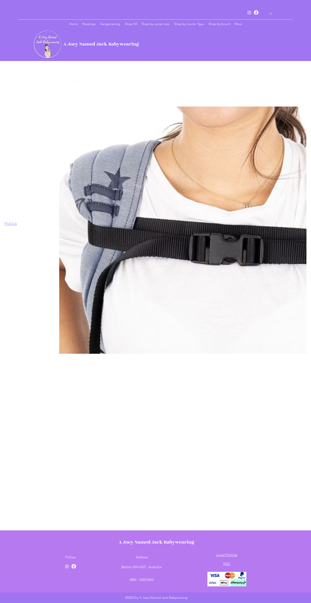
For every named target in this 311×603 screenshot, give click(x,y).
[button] (271, 12)
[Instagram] (249, 12)
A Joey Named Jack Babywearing (101, 44)
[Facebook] (256, 12)
